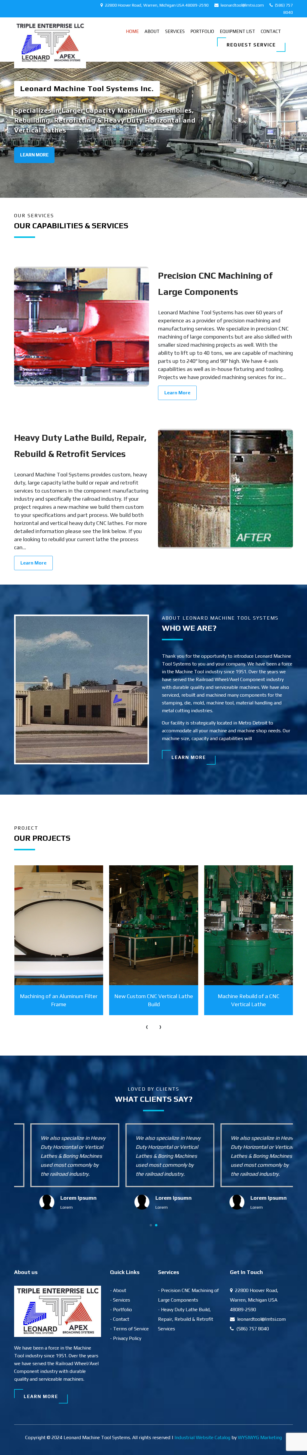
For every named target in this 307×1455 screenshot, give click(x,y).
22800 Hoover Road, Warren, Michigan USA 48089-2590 (156, 5)
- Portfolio (121, 1309)
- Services (120, 1300)
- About (118, 1290)
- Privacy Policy (125, 1338)
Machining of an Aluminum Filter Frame (58, 1000)
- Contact (119, 1319)
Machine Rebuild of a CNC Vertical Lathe (248, 1000)
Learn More (34, 154)
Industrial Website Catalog (202, 1437)
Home (132, 31)
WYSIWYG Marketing (260, 1437)
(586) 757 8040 (252, 1329)
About (152, 31)
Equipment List (237, 31)
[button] (151, 1225)
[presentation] (147, 1026)
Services (175, 31)
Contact (271, 31)
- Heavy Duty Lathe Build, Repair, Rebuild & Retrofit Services (185, 1319)
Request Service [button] (251, 44)
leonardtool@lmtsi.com (242, 5)
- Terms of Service (129, 1329)
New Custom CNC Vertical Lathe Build (153, 1000)
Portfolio (202, 31)
